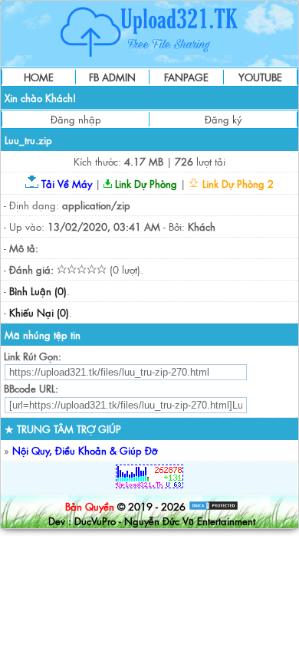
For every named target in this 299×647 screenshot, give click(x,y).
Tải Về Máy (65, 183)
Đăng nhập (76, 119)
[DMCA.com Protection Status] (213, 506)
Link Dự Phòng (144, 183)
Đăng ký (223, 119)
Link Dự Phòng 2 (236, 183)
